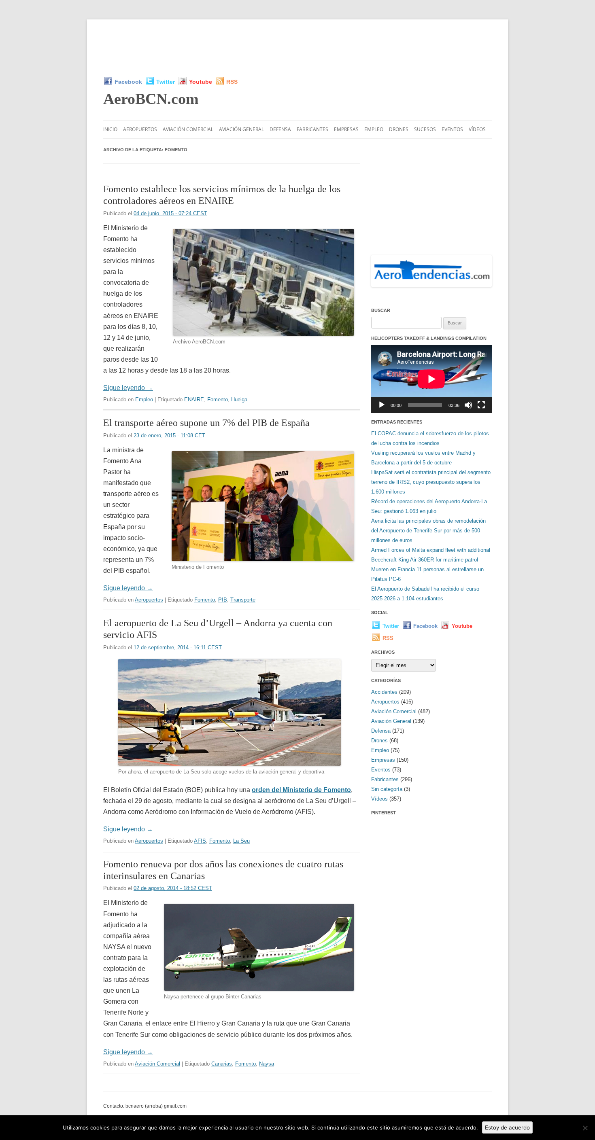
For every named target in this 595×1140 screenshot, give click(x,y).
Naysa (266, 1064)
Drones (398, 129)
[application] (431, 379)
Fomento (217, 399)
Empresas (346, 129)
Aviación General (241, 129)
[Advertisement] (297, 48)
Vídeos (477, 129)
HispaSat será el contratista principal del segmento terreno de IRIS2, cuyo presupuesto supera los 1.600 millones (431, 482)
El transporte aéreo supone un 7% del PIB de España (206, 422)
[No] (585, 1128)
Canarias (221, 1064)
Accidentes (384, 692)
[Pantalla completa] (481, 405)
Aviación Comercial (188, 129)
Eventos (452, 129)
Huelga (239, 399)
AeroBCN (151, 98)
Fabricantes (312, 129)
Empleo (373, 129)
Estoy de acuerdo (507, 1127)
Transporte (242, 600)
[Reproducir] (382, 405)
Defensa (280, 129)
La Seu (241, 841)
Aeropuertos (140, 129)
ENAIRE (194, 399)
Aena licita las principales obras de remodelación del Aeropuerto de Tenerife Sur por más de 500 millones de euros (428, 530)
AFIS (200, 841)
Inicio (110, 129)
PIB (222, 600)
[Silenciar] (468, 405)
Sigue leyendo (128, 387)
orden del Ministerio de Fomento (301, 789)
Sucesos (425, 129)
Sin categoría (386, 789)
